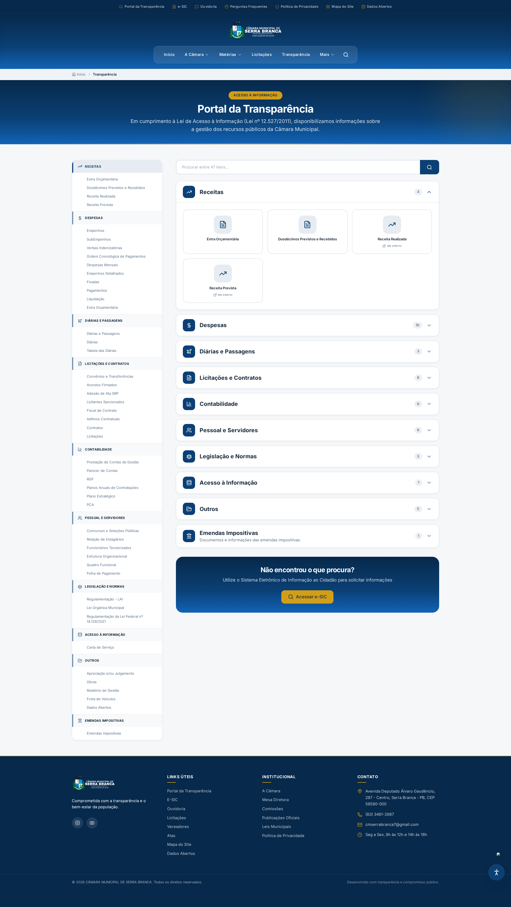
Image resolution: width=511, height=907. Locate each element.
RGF (90, 479)
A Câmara (194, 54)
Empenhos (95, 230)
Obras (92, 682)
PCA (90, 504)
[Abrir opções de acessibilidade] (496, 872)
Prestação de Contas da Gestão (113, 462)
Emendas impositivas (104, 733)
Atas (171, 835)
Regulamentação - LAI (105, 599)
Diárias (92, 342)
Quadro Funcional (101, 565)
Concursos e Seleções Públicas (113, 531)
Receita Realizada (101, 196)
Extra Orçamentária (102, 179)
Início (169, 54)
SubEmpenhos (99, 239)
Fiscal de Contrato (102, 410)
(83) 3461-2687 (379, 814)
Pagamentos (97, 290)
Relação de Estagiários (105, 539)
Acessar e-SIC (311, 596)
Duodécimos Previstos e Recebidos (116, 187)
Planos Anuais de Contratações (112, 487)
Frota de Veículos (101, 699)
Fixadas (93, 282)
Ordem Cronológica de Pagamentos (116, 256)
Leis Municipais (276, 826)
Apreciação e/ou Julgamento (110, 673)
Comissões (272, 808)
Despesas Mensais (102, 265)
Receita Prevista (100, 205)
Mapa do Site (179, 844)
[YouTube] (92, 822)
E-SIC (172, 799)
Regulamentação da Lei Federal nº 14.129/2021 (115, 619)
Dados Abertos (99, 707)
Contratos (95, 428)
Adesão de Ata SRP (102, 393)
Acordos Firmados (102, 385)
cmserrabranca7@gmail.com (392, 824)
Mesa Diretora (275, 799)
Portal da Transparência (189, 791)
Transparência (296, 54)
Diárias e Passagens (103, 333)
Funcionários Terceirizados (109, 548)
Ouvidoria (176, 808)
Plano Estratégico (101, 496)
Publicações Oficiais (281, 817)
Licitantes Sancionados (105, 402)
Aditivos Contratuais (103, 419)
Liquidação (95, 299)
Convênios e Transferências (110, 376)
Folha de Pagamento (103, 573)
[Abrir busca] (346, 54)
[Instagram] (77, 822)
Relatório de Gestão (103, 690)
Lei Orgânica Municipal (105, 607)
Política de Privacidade (283, 835)
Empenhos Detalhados (105, 273)
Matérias (227, 54)
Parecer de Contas (102, 470)
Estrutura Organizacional (107, 556)
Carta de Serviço (100, 647)
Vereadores (178, 826)
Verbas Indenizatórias (104, 248)
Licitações (262, 54)
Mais (324, 54)
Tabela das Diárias (101, 350)
